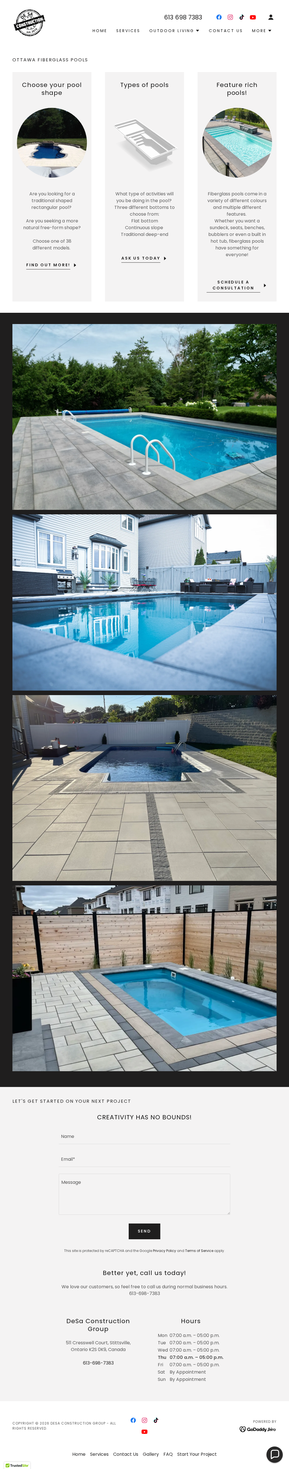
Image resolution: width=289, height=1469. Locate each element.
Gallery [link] (151, 1454)
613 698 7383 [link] (183, 17)
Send (145, 1231)
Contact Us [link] (226, 31)
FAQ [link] (168, 1454)
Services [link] (128, 31)
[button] (271, 17)
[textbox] (144, 1136)
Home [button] (79, 1454)
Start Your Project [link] (197, 1454)
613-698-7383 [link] (98, 1363)
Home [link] (100, 31)
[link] (29, 22)
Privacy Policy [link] (164, 1250)
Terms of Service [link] (199, 1250)
